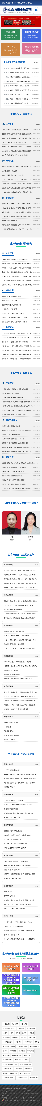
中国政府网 (6, 1023)
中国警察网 (15, 1036)
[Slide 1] (8, 24)
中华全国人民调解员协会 (22, 1059)
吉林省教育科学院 (22, 1045)
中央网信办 (21, 1027)
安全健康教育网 (7, 1059)
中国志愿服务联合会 (25, 1063)
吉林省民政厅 (28, 1068)
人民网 (5, 1032)
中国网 (11, 1032)
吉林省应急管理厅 (25, 1072)
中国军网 (23, 1036)
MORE (36, 62)
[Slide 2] (11, 24)
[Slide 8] (28, 24)
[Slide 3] (14, 24)
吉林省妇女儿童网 (22, 1077)
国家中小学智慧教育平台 (10, 1063)
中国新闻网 (30, 1050)
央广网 (24, 1032)
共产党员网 (15, 1023)
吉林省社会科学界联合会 (10, 1072)
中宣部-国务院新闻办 (9, 1027)
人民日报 (31, 1032)
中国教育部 (24, 1023)
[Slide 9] (31, 24)
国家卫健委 (21, 1050)
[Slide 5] (20, 24)
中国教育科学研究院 (9, 1045)
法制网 (37, 1041)
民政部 (5, 1050)
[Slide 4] (17, 24)
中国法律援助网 (28, 1041)
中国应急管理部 (34, 1045)
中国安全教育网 (7, 1041)
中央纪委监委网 (30, 1027)
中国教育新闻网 (16, 1054)
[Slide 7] (25, 24)
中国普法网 (18, 1041)
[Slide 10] (33, 24)
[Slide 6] (22, 24)
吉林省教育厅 (18, 1068)
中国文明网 (6, 1036)
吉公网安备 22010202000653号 (13, 1099)
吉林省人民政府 (7, 1068)
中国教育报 (6, 1054)
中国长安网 (27, 1054)
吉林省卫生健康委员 (9, 1077)
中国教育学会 (34, 1077)
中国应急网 (32, 1036)
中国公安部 (13, 1050)
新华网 (18, 1032)
